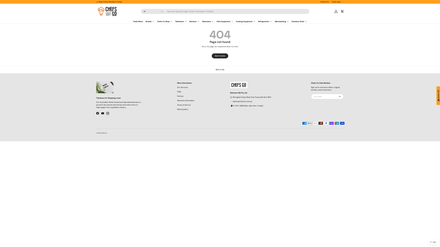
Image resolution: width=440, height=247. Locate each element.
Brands (149, 21)
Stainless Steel (298, 21)
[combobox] (225, 11)
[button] (342, 11)
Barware (193, 21)
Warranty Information (185, 100)
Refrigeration (263, 21)
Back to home (220, 56)
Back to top (220, 70)
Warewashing (280, 21)
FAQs (179, 92)
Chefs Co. (104, 133)
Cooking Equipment (244, 21)
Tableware (179, 21)
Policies (180, 96)
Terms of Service (184, 105)
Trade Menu (138, 21)
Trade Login (336, 2)
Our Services (182, 87)
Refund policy (182, 109)
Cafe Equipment (223, 21)
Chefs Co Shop (163, 21)
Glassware (206, 21)
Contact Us (324, 2)
